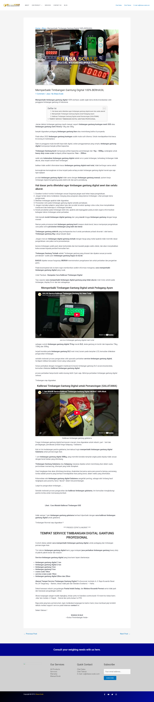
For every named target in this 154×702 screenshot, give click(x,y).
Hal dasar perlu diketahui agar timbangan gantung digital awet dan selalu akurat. (78, 111)
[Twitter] (112, 694)
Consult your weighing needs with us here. (77, 649)
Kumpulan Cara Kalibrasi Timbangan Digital (65, 275)
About (27, 5)
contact (74, 605)
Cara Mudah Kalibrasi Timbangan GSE (65, 505)
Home (37, 28)
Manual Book (55, 676)
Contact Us (57, 5)
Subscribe (110, 678)
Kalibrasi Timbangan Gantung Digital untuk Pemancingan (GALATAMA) (75, 116)
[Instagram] (116, 694)
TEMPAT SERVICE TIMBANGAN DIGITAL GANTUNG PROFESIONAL (72, 119)
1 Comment (40, 94)
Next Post (125, 634)
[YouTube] (108, 694)
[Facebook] (104, 694)
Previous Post (30, 634)
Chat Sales (119, 5)
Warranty (53, 674)
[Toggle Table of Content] (103, 108)
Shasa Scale (39, 694)
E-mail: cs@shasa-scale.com (142, 5)
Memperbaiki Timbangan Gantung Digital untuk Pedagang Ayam (73, 114)
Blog (65, 5)
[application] (41, 5)
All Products (55, 669)
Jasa (48, 94)
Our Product (36, 5)
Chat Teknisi (127, 5)
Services (48, 5)
